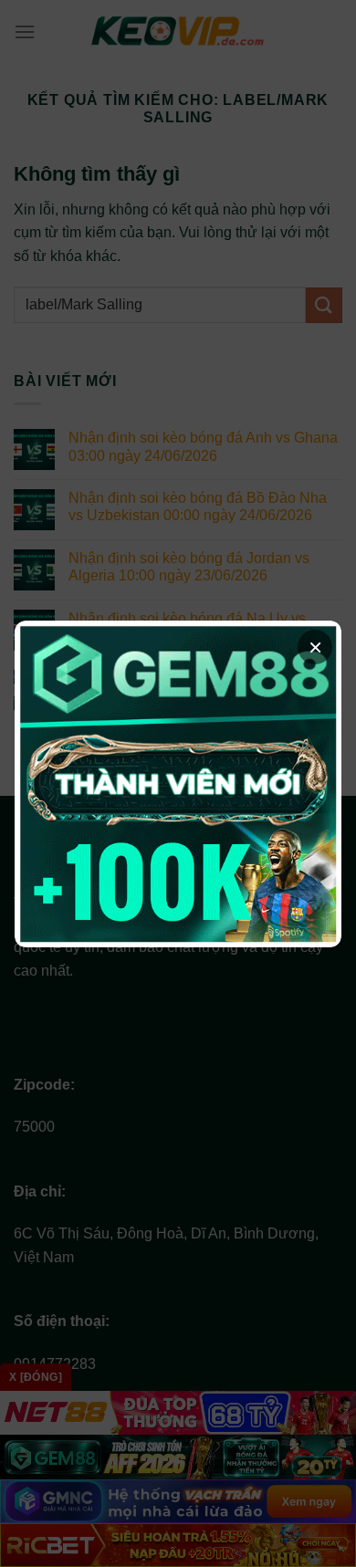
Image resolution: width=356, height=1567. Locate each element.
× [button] (315, 647)
